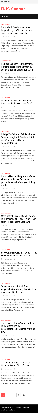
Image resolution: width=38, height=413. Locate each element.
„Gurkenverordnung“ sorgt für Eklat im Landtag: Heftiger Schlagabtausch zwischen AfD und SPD (18, 327)
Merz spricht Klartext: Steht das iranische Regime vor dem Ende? (16, 102)
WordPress (4, 410)
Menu (6, 16)
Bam (12, 410)
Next (24, 395)
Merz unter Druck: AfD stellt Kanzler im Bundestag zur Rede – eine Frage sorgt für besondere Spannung (18, 219)
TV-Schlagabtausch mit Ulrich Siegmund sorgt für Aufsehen (15, 364)
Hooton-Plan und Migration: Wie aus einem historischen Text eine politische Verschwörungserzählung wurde (19, 181)
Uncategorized (6, 24)
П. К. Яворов (13, 8)
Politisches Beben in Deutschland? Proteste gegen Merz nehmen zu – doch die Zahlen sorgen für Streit (17, 67)
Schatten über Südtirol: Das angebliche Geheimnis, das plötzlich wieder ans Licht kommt (18, 289)
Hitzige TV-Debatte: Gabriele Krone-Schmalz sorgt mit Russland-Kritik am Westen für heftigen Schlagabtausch (18, 138)
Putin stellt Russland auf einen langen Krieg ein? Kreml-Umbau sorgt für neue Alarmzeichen (16, 30)
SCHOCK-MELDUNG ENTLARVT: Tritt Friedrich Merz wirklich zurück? (19, 254)
